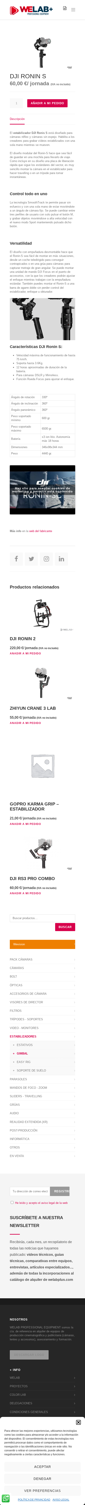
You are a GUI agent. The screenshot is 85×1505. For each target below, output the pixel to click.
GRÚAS (15, 1104)
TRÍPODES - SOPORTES (26, 1019)
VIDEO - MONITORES (24, 1028)
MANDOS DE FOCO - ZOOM (28, 1087)
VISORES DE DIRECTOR (26, 1002)
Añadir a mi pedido (47, 103)
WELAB (15, 1377)
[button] (78, 1422)
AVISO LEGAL (61, 1499)
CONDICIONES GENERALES (29, 1412)
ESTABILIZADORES (23, 1036)
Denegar (42, 1479)
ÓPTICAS (16, 985)
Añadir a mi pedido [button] (25, 653)
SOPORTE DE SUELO (31, 1070)
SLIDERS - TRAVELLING (26, 1096)
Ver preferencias (42, 1491)
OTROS (15, 1147)
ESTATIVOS (25, 1045)
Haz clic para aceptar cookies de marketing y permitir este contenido (42, 489)
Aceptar (42, 1467)
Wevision (19, 944)
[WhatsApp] (5, 1499)
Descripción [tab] (17, 119)
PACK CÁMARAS (21, 959)
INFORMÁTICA (19, 1139)
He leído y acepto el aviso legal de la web (41, 1203)
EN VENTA (17, 1156)
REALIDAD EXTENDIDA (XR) (29, 1122)
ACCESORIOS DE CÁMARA (28, 993)
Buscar (65, 927)
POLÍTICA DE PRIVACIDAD (34, 1499)
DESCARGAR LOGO (29, 1355)
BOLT (13, 976)
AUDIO (14, 1113)
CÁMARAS (17, 968)
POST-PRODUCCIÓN (23, 1130)
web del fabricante (41, 531)
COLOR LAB (18, 1394)
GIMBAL (22, 1053)
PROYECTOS (19, 1386)
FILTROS (16, 1010)
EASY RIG (24, 1062)
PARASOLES (18, 1079)
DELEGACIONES (21, 1403)
